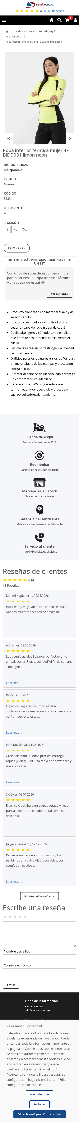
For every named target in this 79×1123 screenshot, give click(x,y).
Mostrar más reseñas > (39, 896)
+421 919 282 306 (34, 1006)
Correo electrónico (17, 965)
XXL (24, 229)
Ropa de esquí (47, 31)
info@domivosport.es (37, 1010)
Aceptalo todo (39, 1094)
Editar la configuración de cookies (40, 1114)
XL (15, 229)
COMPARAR (17, 248)
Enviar (11, 984)
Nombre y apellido (17, 951)
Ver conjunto (59, 294)
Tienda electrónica (24, 31)
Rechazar (39, 1104)
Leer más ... (14, 683)
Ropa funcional (14, 36)
